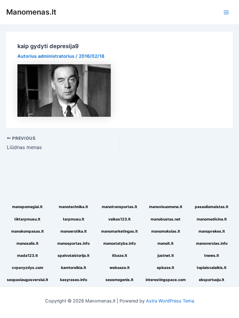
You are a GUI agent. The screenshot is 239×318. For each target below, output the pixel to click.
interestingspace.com (166, 279)
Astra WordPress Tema (170, 301)
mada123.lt (27, 255)
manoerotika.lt (73, 231)
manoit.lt (165, 243)
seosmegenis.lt (119, 279)
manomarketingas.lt (119, 231)
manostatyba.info (119, 243)
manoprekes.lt (212, 231)
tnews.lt (211, 255)
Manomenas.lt (31, 11)
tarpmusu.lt (73, 219)
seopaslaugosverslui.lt (27, 279)
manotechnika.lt (73, 206)
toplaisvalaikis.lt (212, 267)
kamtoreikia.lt (73, 267)
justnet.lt (165, 255)
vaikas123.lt (119, 219)
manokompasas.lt (27, 231)
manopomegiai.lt (27, 206)
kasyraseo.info (73, 279)
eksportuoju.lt (211, 279)
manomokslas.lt (165, 231)
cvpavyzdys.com (27, 267)
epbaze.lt (165, 267)
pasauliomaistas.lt (211, 206)
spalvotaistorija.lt (74, 255)
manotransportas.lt (119, 206)
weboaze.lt (120, 267)
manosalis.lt (27, 243)
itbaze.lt (119, 255)
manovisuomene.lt (165, 206)
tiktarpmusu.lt (27, 219)
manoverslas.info (211, 243)
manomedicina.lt (212, 219)
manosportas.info (73, 243)
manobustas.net (165, 219)
